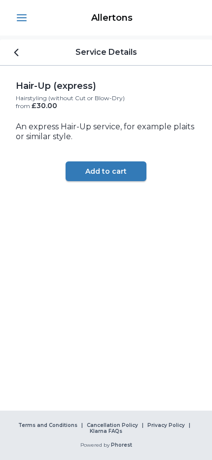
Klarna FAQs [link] (106, 431)
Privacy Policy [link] (166, 425)
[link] (112, 17)
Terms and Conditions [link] (47, 425)
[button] (22, 17)
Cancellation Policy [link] (112, 425)
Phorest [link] (121, 445)
